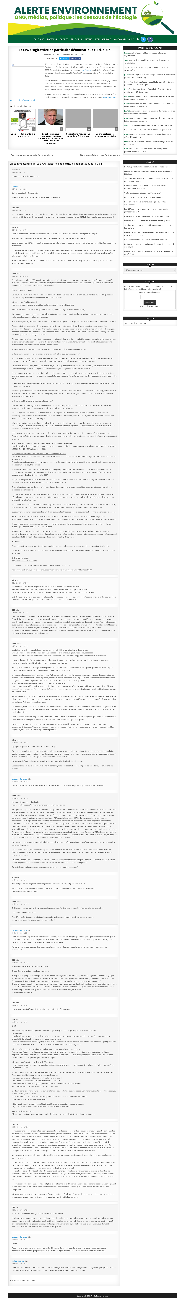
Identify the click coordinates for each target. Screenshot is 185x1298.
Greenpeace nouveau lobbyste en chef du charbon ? (146, 239)
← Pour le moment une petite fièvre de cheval (30, 155)
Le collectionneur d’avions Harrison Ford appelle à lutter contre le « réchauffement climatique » (50, 138)
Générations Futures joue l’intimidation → (100, 155)
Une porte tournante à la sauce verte (23, 135)
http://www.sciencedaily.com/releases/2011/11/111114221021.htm (39, 453)
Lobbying (52, 39)
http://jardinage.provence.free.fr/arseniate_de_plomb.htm (79, 908)
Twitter (65, 58)
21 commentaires (66, 54)
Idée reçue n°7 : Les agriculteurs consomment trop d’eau (147, 220)
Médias (88, 39)
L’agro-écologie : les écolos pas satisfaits (105, 135)
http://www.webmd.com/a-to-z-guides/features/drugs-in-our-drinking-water (43, 305)
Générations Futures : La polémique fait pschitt (78, 135)
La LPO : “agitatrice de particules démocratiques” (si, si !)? (64, 49)
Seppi (126, 67)
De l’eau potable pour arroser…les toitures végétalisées (147, 167)
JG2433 (15, 186)
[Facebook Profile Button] (150, 39)
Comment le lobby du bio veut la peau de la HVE (152, 125)
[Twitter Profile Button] (143, 39)
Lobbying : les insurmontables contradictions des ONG (146, 216)
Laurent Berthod (19, 779)
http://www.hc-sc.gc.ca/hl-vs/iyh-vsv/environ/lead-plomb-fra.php (38, 805)
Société (64, 39)
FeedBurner (155, 306)
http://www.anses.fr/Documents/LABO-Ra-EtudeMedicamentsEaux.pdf (41, 565)
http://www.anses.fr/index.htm (24, 561)
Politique (39, 39)
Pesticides (76, 39)
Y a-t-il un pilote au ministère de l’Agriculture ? (152, 130)
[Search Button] (138, 39)
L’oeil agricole (103, 39)
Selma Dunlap (18, 1261)
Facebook (76, 58)
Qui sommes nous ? (124, 39)
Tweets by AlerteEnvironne (135, 323)
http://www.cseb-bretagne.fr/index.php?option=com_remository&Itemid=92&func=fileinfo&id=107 (52, 570)
